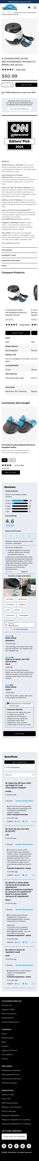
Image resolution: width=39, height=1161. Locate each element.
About (4, 1034)
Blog (4, 1042)
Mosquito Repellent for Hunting (16, 1120)
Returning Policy (9, 1014)
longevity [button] (22, 604)
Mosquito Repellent (10, 1115)
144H (12, 460)
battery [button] (17, 610)
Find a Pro (6, 1099)
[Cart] (29, 7)
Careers (5, 1046)
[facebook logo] (4, 1146)
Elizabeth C (10, 640)
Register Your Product (12, 1107)
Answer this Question (24, 801)
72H (4, 460)
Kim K (7, 664)
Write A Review (9, 1111)
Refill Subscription (10, 1103)
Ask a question (19, 762)
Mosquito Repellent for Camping (16, 1124)
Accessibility (7, 1054)
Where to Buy (8, 1095)
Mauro (8, 900)
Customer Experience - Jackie (19, 868)
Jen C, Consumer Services (17, 814)
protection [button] (10, 615)
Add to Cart (26, 85)
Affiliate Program (9, 1083)
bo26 (7, 955)
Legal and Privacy (9, 1050)
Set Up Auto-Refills (19, 109)
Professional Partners (11, 1070)
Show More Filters (9, 620)
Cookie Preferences (10, 1022)
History (5, 1059)
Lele (7, 835)
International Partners (11, 1079)
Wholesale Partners (10, 1074)
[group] (19, 1)
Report (34, 821)
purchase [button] (9, 599)
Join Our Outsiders (14, 1136)
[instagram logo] (29, 1146)
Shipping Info (8, 1018)
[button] (8, 536)
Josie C (8, 689)
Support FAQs (8, 1009)
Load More (19, 733)
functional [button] (10, 604)
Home (4, 12)
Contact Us (7, 1005)
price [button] (8, 610)
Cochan (8, 791)
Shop (10, 12)
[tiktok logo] (22, 1146)
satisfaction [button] (22, 599)
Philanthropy (7, 1038)
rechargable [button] (23, 615)
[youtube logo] (10, 1146)
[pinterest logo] (16, 1146)
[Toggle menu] (34, 7)
